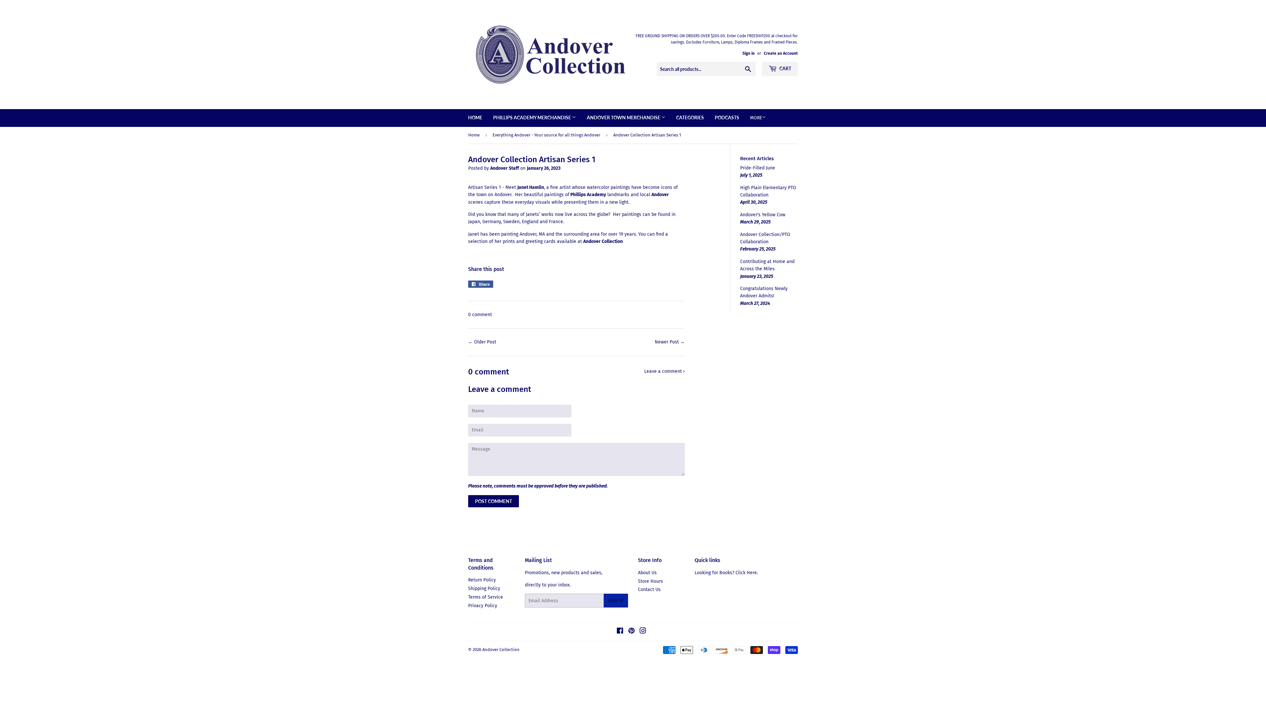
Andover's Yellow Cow (762, 215)
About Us (647, 573)
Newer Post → (670, 342)
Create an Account (781, 53)
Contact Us (649, 589)
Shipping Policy (484, 588)
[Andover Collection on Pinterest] (631, 632)
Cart (784, 68)
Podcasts (727, 117)
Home (475, 117)
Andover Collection (501, 649)
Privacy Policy (482, 605)
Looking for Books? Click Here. (726, 573)
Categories (690, 117)
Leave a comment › (664, 371)
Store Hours (650, 581)
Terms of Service (485, 597)
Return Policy (482, 580)
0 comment (480, 314)
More (756, 118)
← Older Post (482, 342)
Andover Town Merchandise (624, 117)
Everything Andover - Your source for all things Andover (546, 135)
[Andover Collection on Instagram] (643, 632)
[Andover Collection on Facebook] (620, 632)
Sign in (748, 53)
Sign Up (616, 600)
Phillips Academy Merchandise (532, 117)
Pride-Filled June (757, 168)
